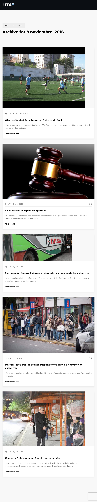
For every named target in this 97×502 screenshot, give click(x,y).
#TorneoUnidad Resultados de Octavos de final (33, 120)
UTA (9, 113)
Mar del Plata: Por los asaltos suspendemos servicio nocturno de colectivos (44, 366)
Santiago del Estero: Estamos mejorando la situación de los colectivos (47, 273)
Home (7, 25)
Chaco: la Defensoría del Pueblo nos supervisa (32, 458)
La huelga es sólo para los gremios (25, 210)
